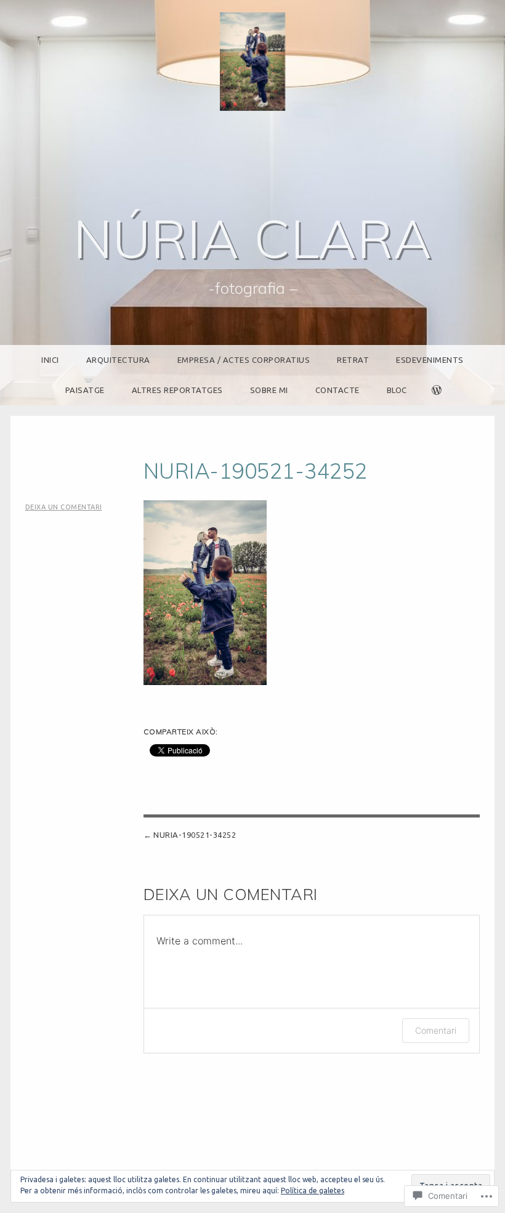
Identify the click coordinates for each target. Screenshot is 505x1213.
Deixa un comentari (63, 507)
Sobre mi (269, 390)
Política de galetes (312, 1191)
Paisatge (85, 390)
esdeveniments (430, 359)
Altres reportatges (177, 390)
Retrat (353, 359)
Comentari (435, 1030)
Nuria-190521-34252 (194, 834)
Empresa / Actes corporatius (243, 359)
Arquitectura (118, 359)
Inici (50, 359)
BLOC (397, 390)
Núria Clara (252, 238)
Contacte (337, 390)
